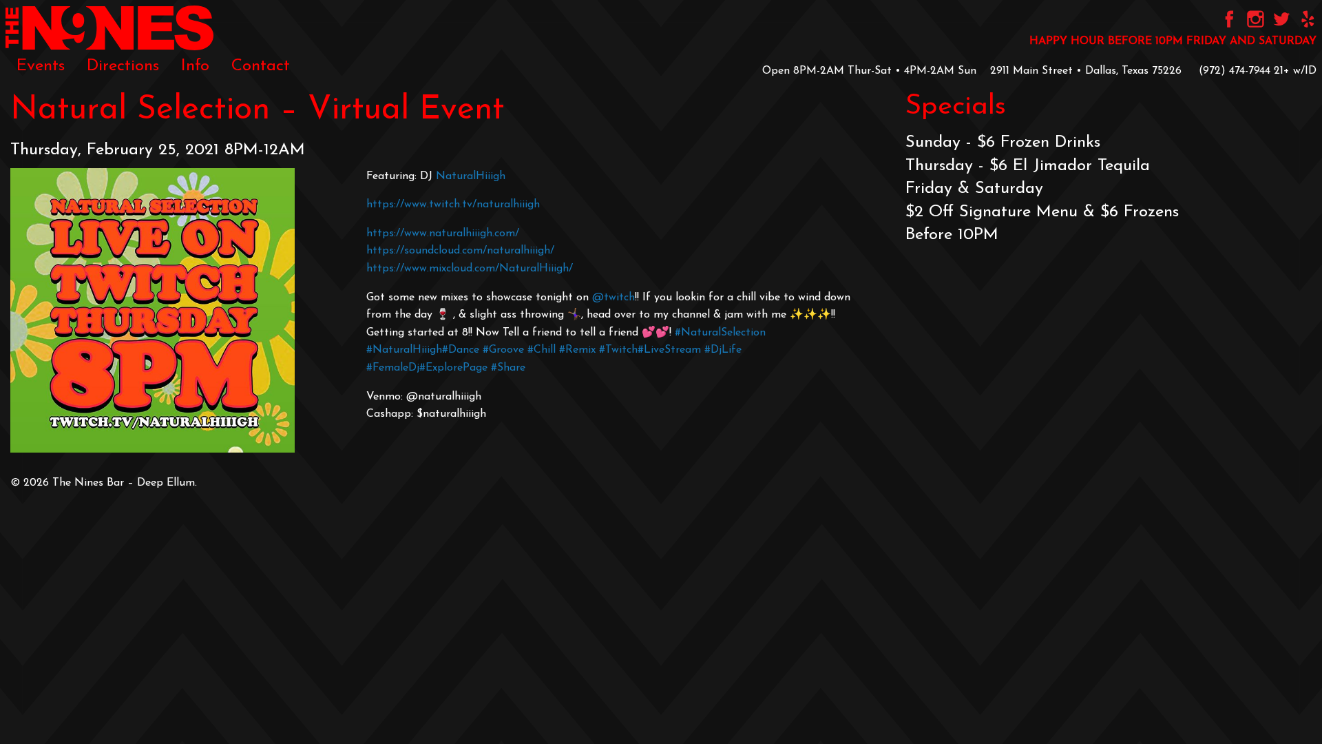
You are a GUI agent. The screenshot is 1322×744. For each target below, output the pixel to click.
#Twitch (618, 349)
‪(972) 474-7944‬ (1234, 70)
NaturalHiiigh (470, 176)
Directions (123, 66)
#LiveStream (669, 349)
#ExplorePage (453, 367)
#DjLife (723, 349)
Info (195, 66)
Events (41, 66)
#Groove (503, 349)
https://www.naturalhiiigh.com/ (442, 233)
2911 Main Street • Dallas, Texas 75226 (1086, 70)
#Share (508, 367)
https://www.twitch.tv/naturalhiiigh (453, 204)
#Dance (460, 349)
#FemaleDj (392, 367)
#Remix (577, 349)
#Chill (541, 349)
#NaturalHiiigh (404, 349)
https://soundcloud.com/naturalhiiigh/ (460, 250)
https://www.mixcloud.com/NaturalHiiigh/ (469, 268)
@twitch (613, 297)
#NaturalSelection (720, 332)
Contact (260, 66)
